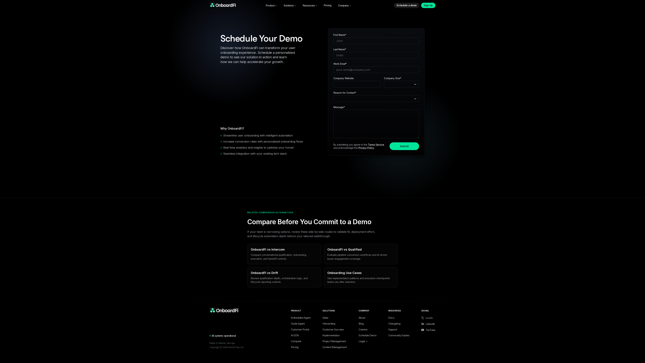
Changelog (394, 323)
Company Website (343, 78)
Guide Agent (298, 323)
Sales (325, 317)
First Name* (339, 35)
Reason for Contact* (344, 93)
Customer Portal (300, 329)
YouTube (430, 330)
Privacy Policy (366, 147)
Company (343, 5)
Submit (404, 146)
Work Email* (340, 64)
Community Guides (398, 335)
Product (270, 5)
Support (392, 329)
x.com (429, 317)
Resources (309, 5)
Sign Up (428, 5)
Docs (391, 317)
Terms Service (376, 144)
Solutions (289, 5)
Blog (361, 323)
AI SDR (295, 335)
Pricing (327, 5)
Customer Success (333, 329)
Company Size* (392, 78)
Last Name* (339, 49)
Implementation (331, 335)
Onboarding (328, 323)
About (362, 317)
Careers (363, 329)
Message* (339, 107)
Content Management (334, 347)
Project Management (334, 341)
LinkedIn (430, 323)
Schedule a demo (407, 5)
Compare (296, 341)
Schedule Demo (367, 335)
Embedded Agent (301, 317)
